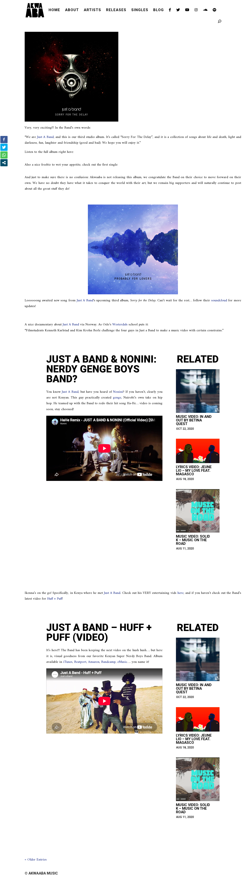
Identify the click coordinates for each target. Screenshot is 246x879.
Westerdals (120, 325)
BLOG (158, 10)
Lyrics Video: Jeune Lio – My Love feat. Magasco (194, 470)
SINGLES (139, 10)
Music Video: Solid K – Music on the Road (193, 540)
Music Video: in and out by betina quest (194, 420)
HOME (54, 10)
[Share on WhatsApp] (4, 155)
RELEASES (116, 10)
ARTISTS (92, 10)
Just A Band (45, 137)
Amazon (93, 662)
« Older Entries (36, 860)
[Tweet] (4, 147)
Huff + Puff (54, 599)
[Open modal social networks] (4, 162)
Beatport (80, 662)
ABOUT (72, 10)
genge (117, 398)
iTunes (67, 662)
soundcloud (219, 300)
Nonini (118, 392)
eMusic (122, 662)
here (180, 593)
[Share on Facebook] (4, 139)
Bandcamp (108, 662)
